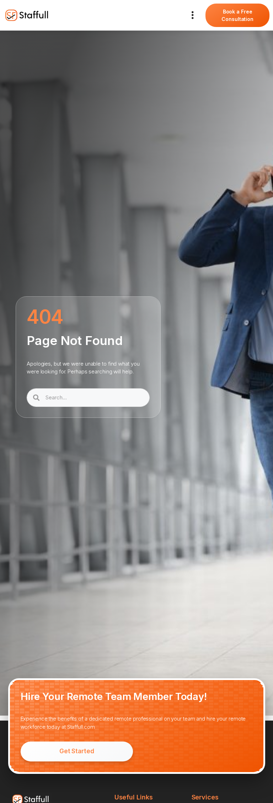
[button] (192, 15)
